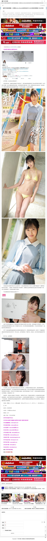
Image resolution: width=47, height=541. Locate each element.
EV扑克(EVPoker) (9, 417)
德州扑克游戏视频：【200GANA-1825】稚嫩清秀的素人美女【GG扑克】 (29, 504)
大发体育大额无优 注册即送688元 (10, 49)
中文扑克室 (5, 1)
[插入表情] (42, 522)
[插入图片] (44, 522)
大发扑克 (27, 487)
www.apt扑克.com (16, 432)
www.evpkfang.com (14, 434)
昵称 (4, 522)
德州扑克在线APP (9, 483)
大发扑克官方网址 (9, 449)
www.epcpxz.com (14, 439)
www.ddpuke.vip (13, 447)
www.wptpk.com (13, 442)
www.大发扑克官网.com (13, 46)
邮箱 (4, 525)
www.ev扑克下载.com (13, 430)
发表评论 (43, 5)
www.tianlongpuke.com (15, 437)
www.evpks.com (14, 422)
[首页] (45, 527)
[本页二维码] (45, 537)
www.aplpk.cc (13, 444)
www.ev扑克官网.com (13, 427)
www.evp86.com (14, 425)
